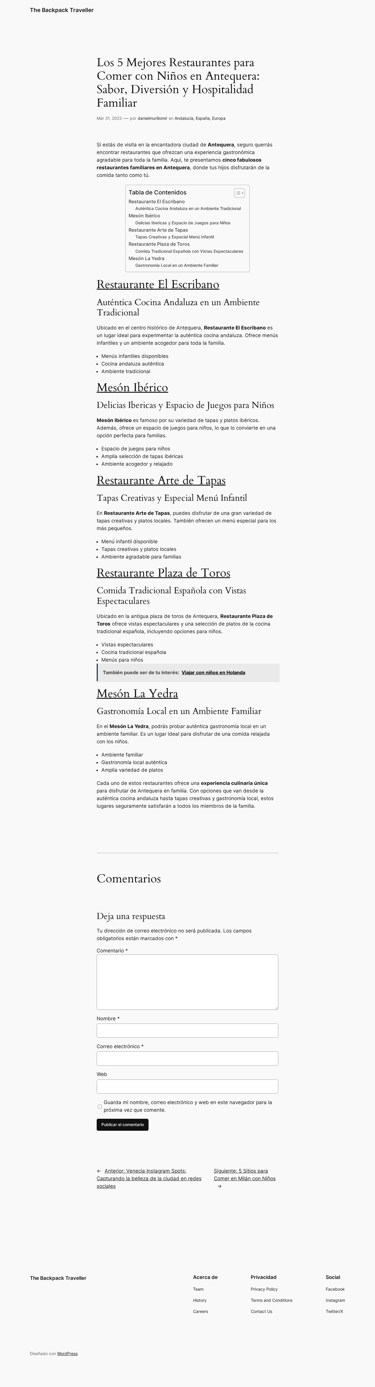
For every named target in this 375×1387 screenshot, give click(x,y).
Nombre (108, 1019)
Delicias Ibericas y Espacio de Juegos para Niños (183, 222)
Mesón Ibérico (144, 215)
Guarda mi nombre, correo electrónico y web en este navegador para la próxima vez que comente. (188, 1106)
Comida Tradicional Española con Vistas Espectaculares (189, 251)
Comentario (112, 951)
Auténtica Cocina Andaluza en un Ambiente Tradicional (188, 208)
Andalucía (184, 118)
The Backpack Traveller (62, 9)
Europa (219, 118)
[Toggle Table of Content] (236, 193)
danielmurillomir (152, 118)
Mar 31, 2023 (109, 118)
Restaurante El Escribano (157, 201)
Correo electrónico (120, 1046)
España (203, 118)
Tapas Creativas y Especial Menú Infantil (174, 236)
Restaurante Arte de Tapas (158, 230)
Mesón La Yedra (146, 258)
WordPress (67, 1353)
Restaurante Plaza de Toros (159, 244)
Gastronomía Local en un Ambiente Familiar (176, 265)
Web (102, 1074)
